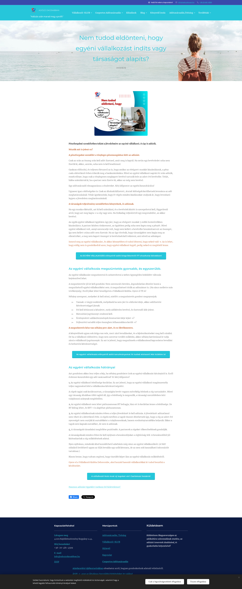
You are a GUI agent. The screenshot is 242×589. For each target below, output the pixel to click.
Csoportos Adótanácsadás (115, 561)
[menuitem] (82, 13)
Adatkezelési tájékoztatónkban (88, 568)
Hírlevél (106, 548)
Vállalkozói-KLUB (111, 542)
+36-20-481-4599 (206, 2)
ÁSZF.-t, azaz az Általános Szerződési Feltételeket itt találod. (103, 574)
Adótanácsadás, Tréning (114, 535)
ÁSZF (56, 562)
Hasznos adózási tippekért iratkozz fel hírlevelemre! (95, 487)
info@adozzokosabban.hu (67, 556)
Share (75, 497)
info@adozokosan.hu (186, 2)
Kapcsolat (107, 555)
